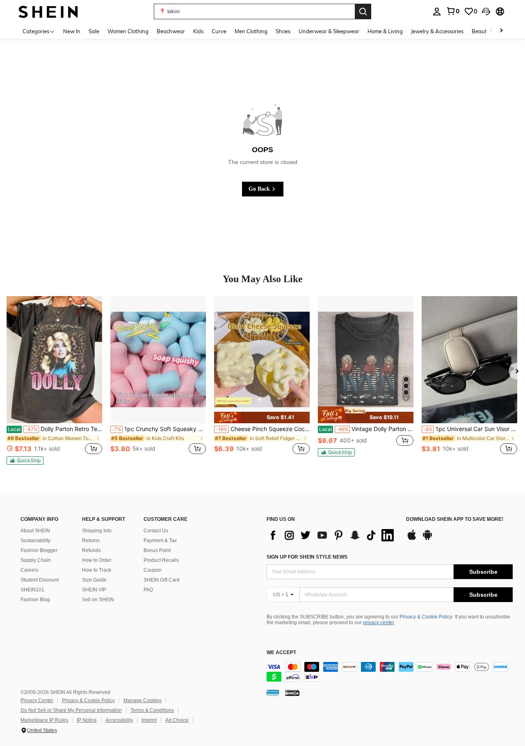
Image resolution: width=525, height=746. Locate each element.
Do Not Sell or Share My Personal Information (71, 710)
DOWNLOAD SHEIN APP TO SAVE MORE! (454, 519)
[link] (453, 11)
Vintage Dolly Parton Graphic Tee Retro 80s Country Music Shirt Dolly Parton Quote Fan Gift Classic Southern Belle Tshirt (366, 429)
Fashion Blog (35, 599)
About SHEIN (35, 531)
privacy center (378, 622)
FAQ (148, 590)
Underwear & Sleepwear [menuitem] (329, 31)
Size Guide (94, 580)
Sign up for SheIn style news (307, 557)
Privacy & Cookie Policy (425, 617)
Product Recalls (161, 560)
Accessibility (119, 720)
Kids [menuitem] (198, 31)
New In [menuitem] (71, 31)
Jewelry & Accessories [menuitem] (437, 31)
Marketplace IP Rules (44, 720)
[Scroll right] (501, 31)
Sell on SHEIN (98, 599)
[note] (25, 460)
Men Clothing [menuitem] (251, 31)
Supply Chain (36, 560)
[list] (332, 535)
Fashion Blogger (39, 550)
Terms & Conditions (152, 710)
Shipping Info (97, 531)
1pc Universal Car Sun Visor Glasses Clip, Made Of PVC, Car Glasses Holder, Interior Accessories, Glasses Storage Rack (470, 429)
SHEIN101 (32, 590)
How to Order (97, 560)
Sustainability (35, 540)
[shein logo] (48, 11)
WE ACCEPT (281, 652)
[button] (486, 11)
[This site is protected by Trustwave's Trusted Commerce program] (273, 693)
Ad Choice (177, 720)
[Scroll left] (491, 31)
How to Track (96, 570)
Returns (91, 540)
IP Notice (87, 720)
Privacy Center (37, 700)
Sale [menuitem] (94, 31)
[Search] (363, 11)
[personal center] (437, 11)
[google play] (427, 539)
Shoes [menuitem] (283, 31)
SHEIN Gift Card (162, 580)
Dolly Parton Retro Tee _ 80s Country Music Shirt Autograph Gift (55, 429)
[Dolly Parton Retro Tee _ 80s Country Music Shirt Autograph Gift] (54, 359)
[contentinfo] (390, 672)
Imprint (149, 720)
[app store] (412, 539)
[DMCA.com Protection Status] (292, 693)
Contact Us (156, 531)
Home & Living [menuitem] (385, 31)
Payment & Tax (160, 540)
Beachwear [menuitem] (171, 31)
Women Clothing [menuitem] (127, 31)
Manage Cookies (142, 700)
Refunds (91, 550)
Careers (30, 570)
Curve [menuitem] (219, 31)
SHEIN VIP (94, 590)
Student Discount (40, 580)
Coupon (153, 570)
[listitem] (54, 380)
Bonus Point (157, 550)
